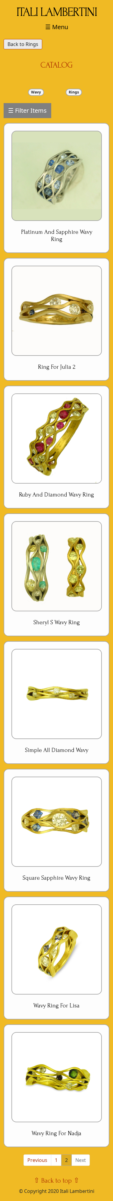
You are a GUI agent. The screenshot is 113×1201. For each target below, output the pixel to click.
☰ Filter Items (27, 110)
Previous (37, 1160)
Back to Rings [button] (23, 44)
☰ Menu (56, 27)
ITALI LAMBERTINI (56, 12)
